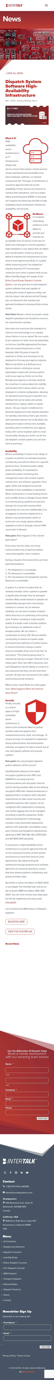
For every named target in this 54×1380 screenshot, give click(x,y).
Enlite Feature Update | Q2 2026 (22, 950)
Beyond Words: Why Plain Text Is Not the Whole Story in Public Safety (26, 971)
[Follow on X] (5, 1172)
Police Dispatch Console (15, 1262)
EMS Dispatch (10, 1273)
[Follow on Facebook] (10, 1172)
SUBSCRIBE (45, 1347)
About (6, 1295)
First (7, 1075)
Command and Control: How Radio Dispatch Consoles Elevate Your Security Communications (26, 994)
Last (7, 1085)
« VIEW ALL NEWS (14, 73)
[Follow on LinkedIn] (21, 1172)
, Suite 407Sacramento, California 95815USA (19, 1225)
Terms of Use (24, 1355)
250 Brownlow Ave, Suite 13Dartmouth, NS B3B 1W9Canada (18, 1207)
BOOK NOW (42, 1118)
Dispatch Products (12, 1289)
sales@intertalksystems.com (18, 1192)
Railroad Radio (10, 1284)
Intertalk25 (10, 902)
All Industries (9, 1241)
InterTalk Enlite (10, 1257)
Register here (16, 921)
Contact (7, 1300)
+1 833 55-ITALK (13, 1186)
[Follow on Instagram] (16, 1172)
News (34, 101)
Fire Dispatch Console (14, 1268)
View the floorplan (20, 931)
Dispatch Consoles (12, 1252)
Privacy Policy (9, 1355)
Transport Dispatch (12, 1279)
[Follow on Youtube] (27, 1172)
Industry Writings (24, 101)
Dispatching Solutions (14, 1246)
